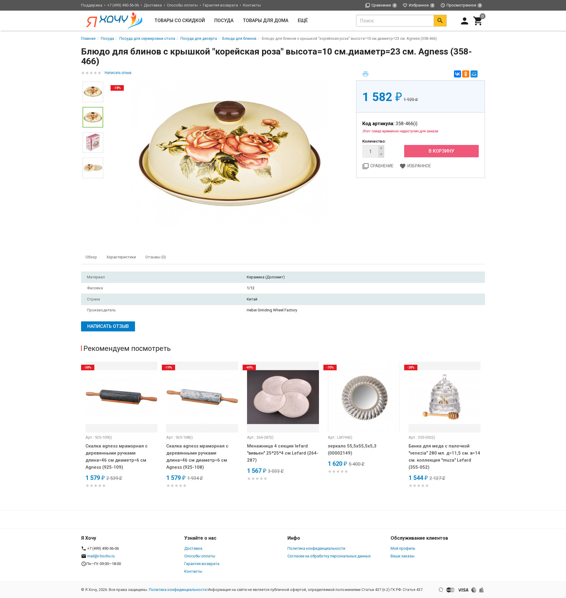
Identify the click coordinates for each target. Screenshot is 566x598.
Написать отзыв (118, 73)
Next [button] (92, 182)
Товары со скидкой (179, 20)
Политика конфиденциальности (316, 548)
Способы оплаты (182, 5)
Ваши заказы (402, 556)
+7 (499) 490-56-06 (123, 5)
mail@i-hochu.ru (101, 556)
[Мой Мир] (474, 73)
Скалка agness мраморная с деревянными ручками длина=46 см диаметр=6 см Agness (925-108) (197, 456)
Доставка (153, 5)
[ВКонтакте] (457, 73)
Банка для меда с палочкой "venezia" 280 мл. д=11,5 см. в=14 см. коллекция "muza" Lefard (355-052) (444, 456)
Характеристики (121, 257)
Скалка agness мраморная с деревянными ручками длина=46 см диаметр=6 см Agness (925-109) (116, 456)
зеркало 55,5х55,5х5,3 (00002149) (352, 449)
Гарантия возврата (220, 5)
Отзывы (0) (155, 257)
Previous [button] (92, 77)
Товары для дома (265, 20)
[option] (229, 153)
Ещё (303, 20)
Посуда (223, 20)
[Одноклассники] (465, 73)
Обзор (91, 257)
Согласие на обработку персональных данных (329, 556)
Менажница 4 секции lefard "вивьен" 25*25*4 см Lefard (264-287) (282, 453)
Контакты (252, 5)
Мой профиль (403, 548)
